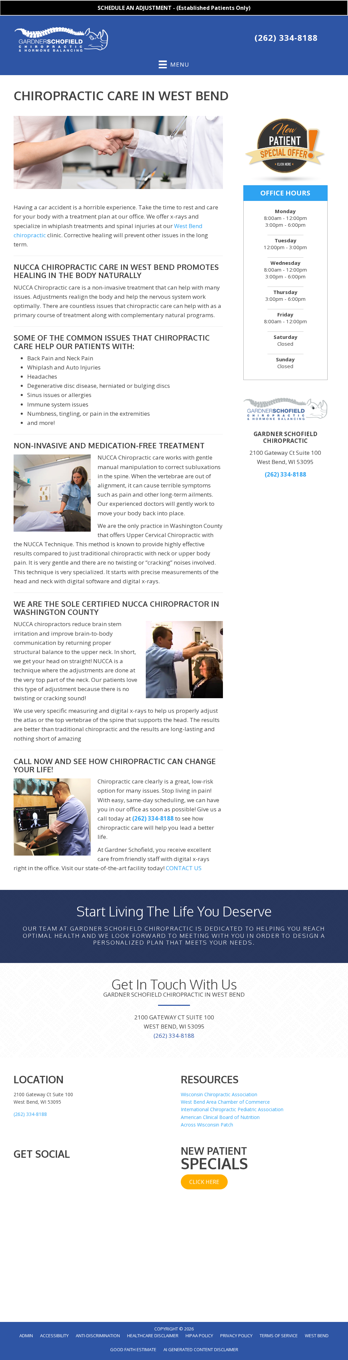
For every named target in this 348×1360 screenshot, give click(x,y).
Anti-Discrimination (98, 1335)
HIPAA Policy (199, 1335)
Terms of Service (279, 1335)
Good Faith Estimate (133, 1349)
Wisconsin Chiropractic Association (219, 1094)
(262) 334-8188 (286, 37)
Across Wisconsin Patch (207, 1124)
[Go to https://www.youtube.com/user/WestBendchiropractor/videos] (204, 39)
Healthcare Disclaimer (152, 1335)
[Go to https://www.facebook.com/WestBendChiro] (175, 39)
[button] (204, 1181)
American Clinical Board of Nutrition (220, 1117)
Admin (26, 1335)
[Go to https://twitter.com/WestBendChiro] (190, 39)
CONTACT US (184, 868)
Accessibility (54, 1335)
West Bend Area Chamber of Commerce (225, 1102)
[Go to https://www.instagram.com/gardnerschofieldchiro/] (218, 39)
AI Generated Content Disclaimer (200, 1349)
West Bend (317, 1335)
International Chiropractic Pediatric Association (232, 1109)
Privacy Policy (236, 1335)
